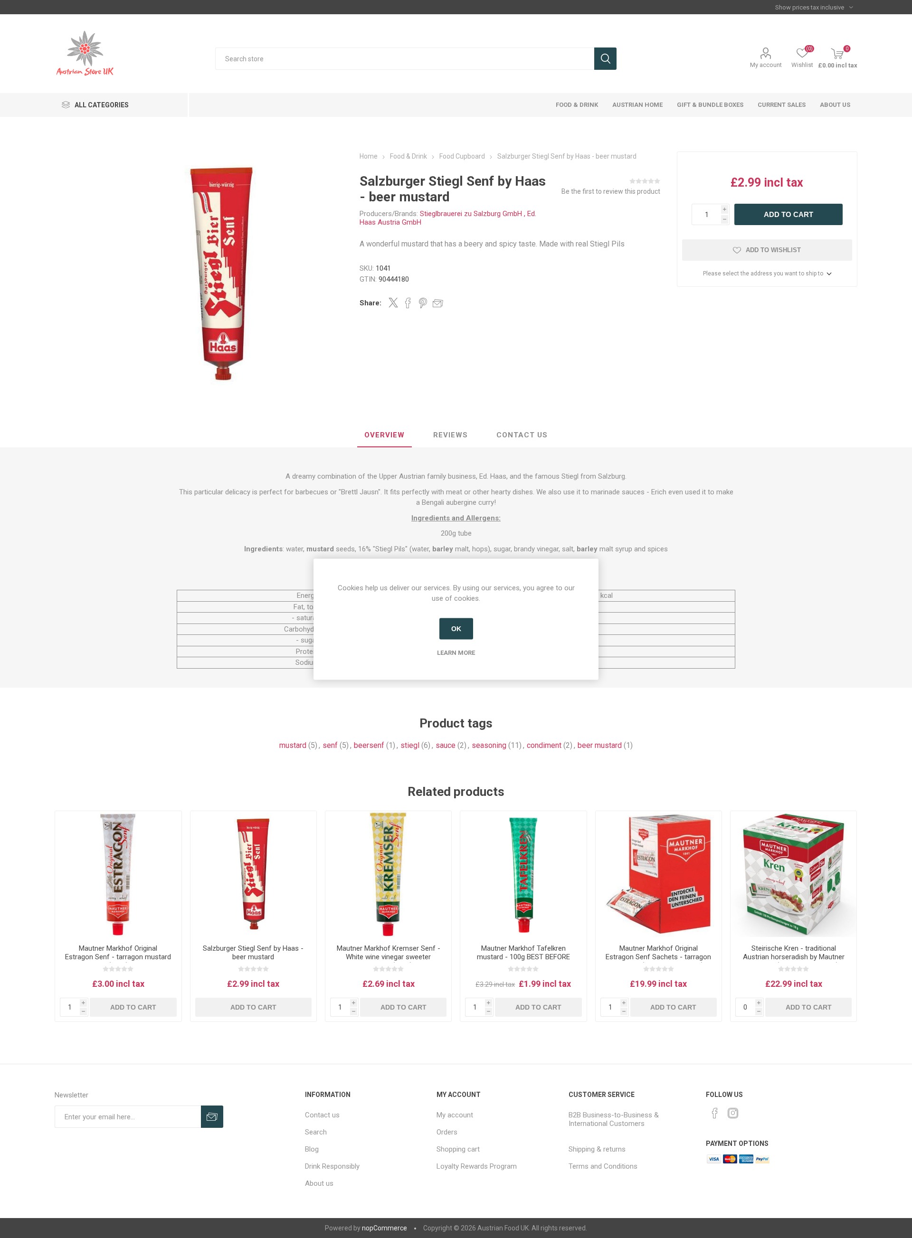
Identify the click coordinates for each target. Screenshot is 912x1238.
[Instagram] (733, 1113)
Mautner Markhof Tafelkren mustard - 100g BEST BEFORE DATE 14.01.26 (523, 957)
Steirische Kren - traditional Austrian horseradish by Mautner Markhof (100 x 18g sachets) (794, 957)
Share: (370, 303)
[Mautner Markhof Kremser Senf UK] (388, 874)
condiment (544, 745)
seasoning (489, 745)
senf (330, 745)
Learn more (456, 652)
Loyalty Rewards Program (477, 1166)
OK (456, 629)
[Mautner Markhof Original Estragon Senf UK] (118, 874)
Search (605, 58)
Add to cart (788, 214)
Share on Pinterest (423, 303)
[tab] (384, 435)
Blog (312, 1149)
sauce (446, 745)
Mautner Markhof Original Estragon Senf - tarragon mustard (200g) (118, 957)
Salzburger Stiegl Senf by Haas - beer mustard (253, 952)
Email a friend (438, 303)
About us (319, 1183)
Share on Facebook (408, 303)
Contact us (322, 1115)
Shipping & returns (597, 1149)
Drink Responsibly (332, 1166)
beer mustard (600, 745)
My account (766, 64)
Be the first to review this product (610, 191)
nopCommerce (384, 1228)
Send (212, 1117)
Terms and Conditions (603, 1166)
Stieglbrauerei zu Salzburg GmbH (471, 213)
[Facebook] (714, 1113)
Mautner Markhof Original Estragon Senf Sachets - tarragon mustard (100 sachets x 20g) (658, 957)
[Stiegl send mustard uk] (253, 874)
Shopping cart (458, 1149)
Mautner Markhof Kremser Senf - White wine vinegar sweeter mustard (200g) (388, 957)
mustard (292, 745)
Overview (384, 435)
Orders (447, 1132)
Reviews (450, 435)
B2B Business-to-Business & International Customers (614, 1119)
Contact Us (522, 435)
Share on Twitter (393, 302)
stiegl (409, 745)
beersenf (369, 745)
